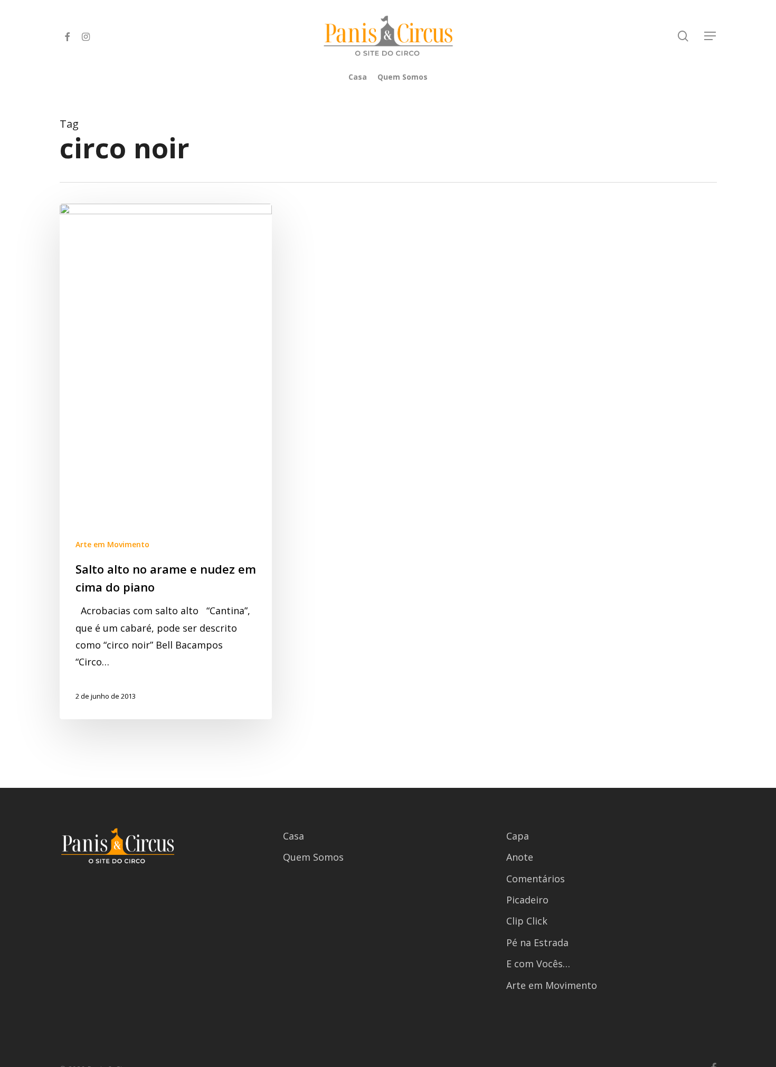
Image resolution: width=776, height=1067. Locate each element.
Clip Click (526, 920)
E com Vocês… (538, 963)
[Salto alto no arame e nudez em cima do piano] (166, 461)
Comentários (535, 878)
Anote (519, 857)
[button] (710, 36)
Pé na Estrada (537, 942)
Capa (517, 836)
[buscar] (683, 36)
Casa (293, 836)
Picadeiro (527, 899)
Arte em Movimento (112, 544)
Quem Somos (313, 857)
